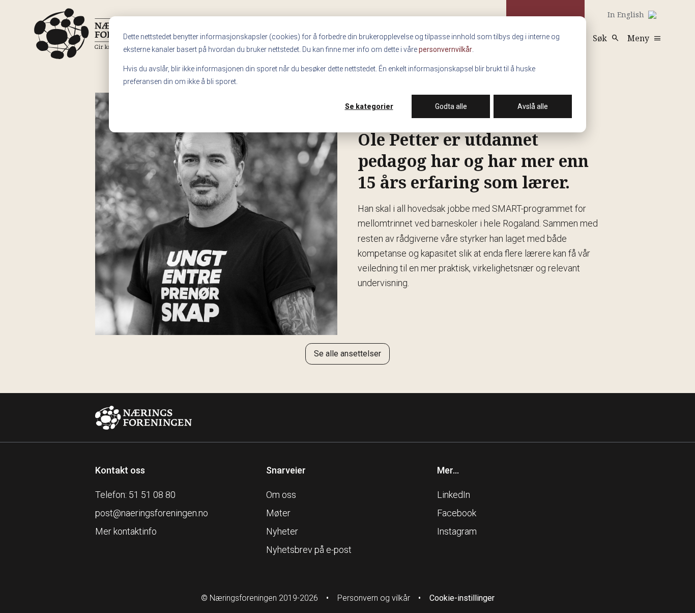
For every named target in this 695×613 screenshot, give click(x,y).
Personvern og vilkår (373, 598)
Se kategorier (369, 106)
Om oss (281, 494)
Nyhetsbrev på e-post (309, 549)
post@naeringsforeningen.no (151, 513)
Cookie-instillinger (462, 598)
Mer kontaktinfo (126, 531)
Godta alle (451, 106)
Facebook (456, 513)
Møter (278, 513)
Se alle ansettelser (347, 353)
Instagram (457, 531)
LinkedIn (453, 494)
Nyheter (282, 531)
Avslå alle (532, 106)
